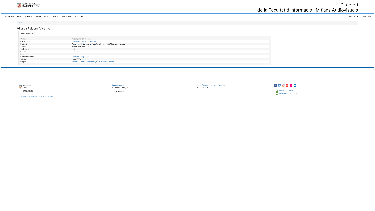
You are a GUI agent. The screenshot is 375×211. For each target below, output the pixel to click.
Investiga (28, 16)
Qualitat (55, 16)
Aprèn (19, 16)
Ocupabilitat (66, 16)
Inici (20, 23)
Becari (96, 41)
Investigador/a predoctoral (82, 41)
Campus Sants (118, 85)
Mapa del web (25, 96)
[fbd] (28, 5)
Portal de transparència (46, 96)
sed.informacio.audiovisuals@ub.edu (211, 85)
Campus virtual (80, 16)
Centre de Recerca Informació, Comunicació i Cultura (92, 62)
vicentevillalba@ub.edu (80, 57)
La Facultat (9, 16)
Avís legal (34, 96)
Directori (349, 4)
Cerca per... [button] (352, 16)
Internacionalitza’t (42, 16)
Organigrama (366, 16)
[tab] (26, 33)
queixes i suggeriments (288, 93)
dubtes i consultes (286, 91)
